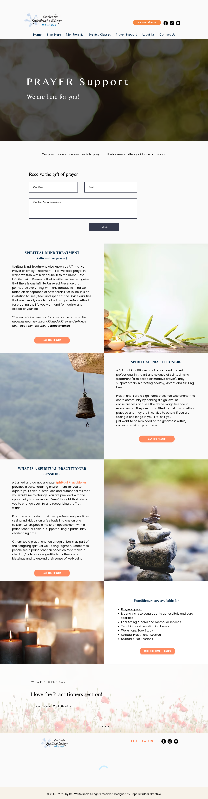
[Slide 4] (108, 726)
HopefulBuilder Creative (146, 794)
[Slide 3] (105, 726)
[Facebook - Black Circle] (165, 23)
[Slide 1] (99, 726)
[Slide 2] (102, 726)
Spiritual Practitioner (70, 482)
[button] (54, 35)
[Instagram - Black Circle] (172, 23)
